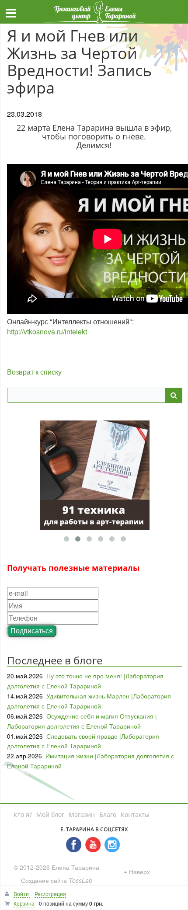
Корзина (24, 903)
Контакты (135, 814)
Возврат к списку (34, 372)
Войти (22, 893)
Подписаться (31, 630)
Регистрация (50, 893)
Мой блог (50, 814)
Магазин (82, 814)
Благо (107, 814)
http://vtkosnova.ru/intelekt (47, 331)
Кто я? (23, 814)
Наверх (138, 871)
